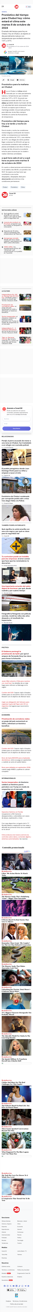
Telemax (19, 1254)
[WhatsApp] (22, 1286)
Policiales (4, 1237)
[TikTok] (19, 1286)
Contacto (19, 1266)
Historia (4, 1232)
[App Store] (11, 1290)
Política (5, 647)
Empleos (19, 1276)
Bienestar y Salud (22, 1221)
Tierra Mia (4, 1254)
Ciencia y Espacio (6, 1224)
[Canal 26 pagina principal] (16, 8)
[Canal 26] (16, 1210)
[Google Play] (21, 1290)
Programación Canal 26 (23, 1273)
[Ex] (10, 1286)
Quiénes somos (6, 1266)
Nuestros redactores (7, 1276)
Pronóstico (14, 187)
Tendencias (5, 1243)
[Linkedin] (16, 1286)
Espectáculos (5, 1229)
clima (4, 103)
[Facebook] (5, 1286)
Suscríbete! (16, 428)
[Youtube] (13, 1286)
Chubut (5, 187)
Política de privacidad (23, 1270)
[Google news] (28, 1286)
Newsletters (7, 1280)
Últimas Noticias (6, 1221)
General (4, 12)
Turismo (19, 1243)
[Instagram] (7, 1286)
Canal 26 (11, 44)
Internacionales (9, 778)
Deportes (4, 1226)
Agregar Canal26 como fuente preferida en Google (16, 52)
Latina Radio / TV (22, 1251)
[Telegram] (25, 1286)
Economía (6, 715)
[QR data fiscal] (16, 1297)
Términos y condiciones (8, 1270)
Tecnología (20, 1240)
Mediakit (6, 1273)
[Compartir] (3, 79)
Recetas (4, 1240)
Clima (23, 187)
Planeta (19, 1235)
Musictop (4, 1258)
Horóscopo (20, 1232)
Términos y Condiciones (20, 1301)
